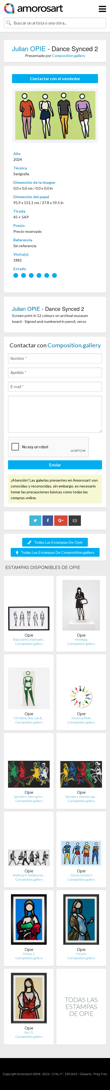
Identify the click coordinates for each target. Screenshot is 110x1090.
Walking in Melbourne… (29, 875)
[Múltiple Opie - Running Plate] (81, 685)
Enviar (55, 464)
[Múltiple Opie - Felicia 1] (29, 921)
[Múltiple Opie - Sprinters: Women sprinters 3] (81, 763)
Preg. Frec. (100, 1074)
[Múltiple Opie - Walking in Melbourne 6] (29, 842)
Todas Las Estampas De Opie (58, 542)
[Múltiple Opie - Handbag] (81, 606)
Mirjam (81, 954)
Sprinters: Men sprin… (29, 797)
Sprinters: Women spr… (81, 797)
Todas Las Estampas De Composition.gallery (57, 552)
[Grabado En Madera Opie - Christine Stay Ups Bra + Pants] (29, 685)
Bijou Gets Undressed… (29, 639)
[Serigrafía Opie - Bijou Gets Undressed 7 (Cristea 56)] (29, 606)
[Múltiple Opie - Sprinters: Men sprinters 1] (29, 763)
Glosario (85, 1074)
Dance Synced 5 (81, 875)
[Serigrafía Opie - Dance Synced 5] (81, 842)
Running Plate (81, 718)
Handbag (81, 639)
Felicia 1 (28, 954)
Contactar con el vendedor (55, 78)
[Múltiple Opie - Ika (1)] (29, 999)
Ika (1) (29, 1032)
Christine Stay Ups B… (29, 718)
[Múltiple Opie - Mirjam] (81, 921)
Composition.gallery (68, 55)
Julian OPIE (29, 48)
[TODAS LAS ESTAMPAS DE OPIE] (81, 1039)
